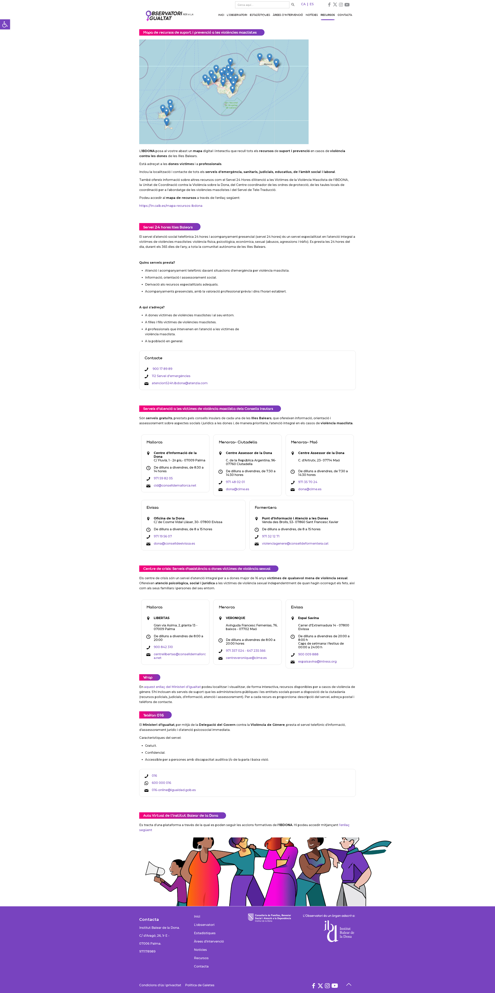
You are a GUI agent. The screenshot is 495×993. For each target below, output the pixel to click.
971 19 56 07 (163, 536)
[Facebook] (329, 4)
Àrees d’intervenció (209, 941)
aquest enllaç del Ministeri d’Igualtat (172, 687)
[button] (5, 24)
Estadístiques (205, 933)
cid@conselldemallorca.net (175, 485)
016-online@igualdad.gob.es (174, 790)
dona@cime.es (237, 489)
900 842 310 (163, 647)
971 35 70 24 (307, 482)
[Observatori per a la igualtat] (169, 15)
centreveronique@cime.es (246, 658)
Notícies (200, 950)
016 (154, 775)
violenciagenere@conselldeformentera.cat (295, 543)
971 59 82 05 (163, 478)
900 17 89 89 (162, 369)
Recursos (201, 958)
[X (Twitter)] (335, 4)
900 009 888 (308, 654)
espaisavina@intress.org (317, 661)
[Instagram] (341, 4)
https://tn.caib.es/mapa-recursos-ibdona (170, 206)
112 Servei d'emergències (171, 376)
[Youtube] (347, 5)
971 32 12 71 (270, 536)
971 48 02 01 (235, 482)
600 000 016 (161, 783)
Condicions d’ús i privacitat (160, 985)
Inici (197, 916)
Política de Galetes (199, 985)
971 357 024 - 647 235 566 (245, 651)
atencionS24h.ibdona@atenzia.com (180, 383)
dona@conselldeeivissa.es (174, 543)
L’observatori (204, 925)
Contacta (201, 966)
